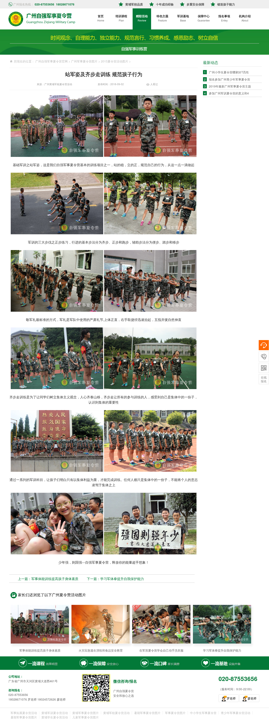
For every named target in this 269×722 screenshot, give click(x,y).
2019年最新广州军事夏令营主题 (230, 86)
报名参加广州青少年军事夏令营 (229, 79)
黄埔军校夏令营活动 (116, 713)
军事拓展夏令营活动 (24, 713)
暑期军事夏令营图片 (147, 713)
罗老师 (231, 698)
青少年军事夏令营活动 (235, 713)
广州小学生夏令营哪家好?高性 (229, 72)
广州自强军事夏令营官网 (51, 61)
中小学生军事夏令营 (203, 713)
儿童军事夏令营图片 (85, 717)
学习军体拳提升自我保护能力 (122, 578)
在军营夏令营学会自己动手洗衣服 (161, 650)
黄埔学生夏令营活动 (54, 717)
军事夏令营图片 (175, 713)
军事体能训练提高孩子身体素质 (54, 578)
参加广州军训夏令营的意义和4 (229, 93)
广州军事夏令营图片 (84, 61)
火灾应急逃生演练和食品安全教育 (101, 650)
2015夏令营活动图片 (114, 61)
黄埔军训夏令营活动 (54, 713)
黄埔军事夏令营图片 (85, 713)
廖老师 (252, 698)
